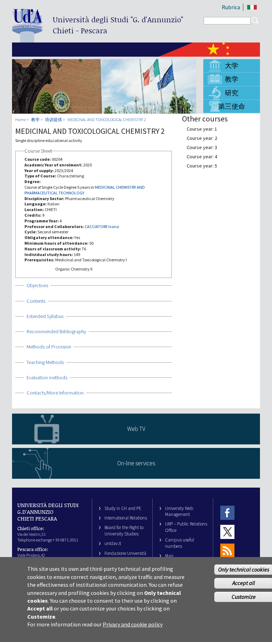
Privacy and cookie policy (133, 624)
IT (252, 7)
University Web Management (179, 511)
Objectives (37, 285)
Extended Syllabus (45, 316)
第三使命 (231, 106)
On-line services (136, 463)
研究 (231, 93)
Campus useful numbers (179, 543)
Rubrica (231, 7)
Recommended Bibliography (56, 331)
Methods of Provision (49, 346)
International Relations (125, 518)
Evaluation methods (47, 377)
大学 (231, 65)
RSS (227, 550)
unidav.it (112, 543)
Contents (36, 301)
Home (20, 119)
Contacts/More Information (55, 393)
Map (169, 556)
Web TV (136, 429)
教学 (231, 79)
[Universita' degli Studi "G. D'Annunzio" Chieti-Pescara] (27, 39)
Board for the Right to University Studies (123, 530)
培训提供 (53, 119)
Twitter (227, 531)
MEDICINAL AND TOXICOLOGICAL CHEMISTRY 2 (106, 119)
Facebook (227, 513)
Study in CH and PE (122, 508)
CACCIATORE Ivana (102, 226)
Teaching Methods (45, 362)
